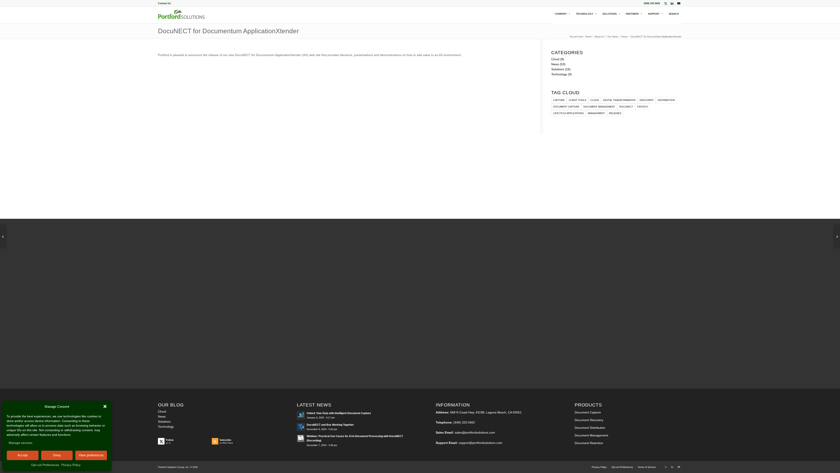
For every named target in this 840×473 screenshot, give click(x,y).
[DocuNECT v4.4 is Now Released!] (3, 236)
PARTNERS (632, 13)
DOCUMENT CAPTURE (566, 106)
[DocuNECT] (181, 18)
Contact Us (164, 3)
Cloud (555, 59)
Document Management (591, 435)
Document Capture (588, 412)
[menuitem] (164, 3)
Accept (23, 455)
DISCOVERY (647, 100)
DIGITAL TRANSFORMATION (619, 100)
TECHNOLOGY (584, 13)
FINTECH (642, 106)
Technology (559, 74)
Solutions (557, 69)
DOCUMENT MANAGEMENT (599, 106)
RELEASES (615, 113)
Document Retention (589, 443)
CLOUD (594, 100)
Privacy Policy (70, 465)
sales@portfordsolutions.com (475, 432)
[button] (105, 406)
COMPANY (561, 13)
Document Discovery (589, 420)
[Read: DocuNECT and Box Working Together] (301, 427)
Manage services (20, 443)
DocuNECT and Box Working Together (330, 424)
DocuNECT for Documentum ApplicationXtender (228, 31)
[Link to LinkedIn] (672, 3)
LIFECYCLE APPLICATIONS (568, 113)
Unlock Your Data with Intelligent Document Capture (339, 413)
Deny (57, 455)
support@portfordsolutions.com (480, 443)
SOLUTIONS (609, 13)
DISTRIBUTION (666, 100)
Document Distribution (590, 427)
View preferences (91, 455)
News (555, 64)
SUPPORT (654, 13)
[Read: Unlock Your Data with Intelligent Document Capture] (301, 415)
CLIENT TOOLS (577, 100)
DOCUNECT (626, 106)
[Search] (554, 18)
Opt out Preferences (45, 465)
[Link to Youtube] (679, 3)
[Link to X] (665, 3)
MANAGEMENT (596, 113)
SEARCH (674, 13)
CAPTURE (559, 100)
